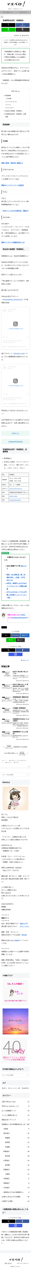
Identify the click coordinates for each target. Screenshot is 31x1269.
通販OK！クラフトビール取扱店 (12, 185)
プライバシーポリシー (23, 1263)
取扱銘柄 (8, 95)
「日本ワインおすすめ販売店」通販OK (15, 211)
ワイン (9, 104)
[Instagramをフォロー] (15, 654)
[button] (23, 30)
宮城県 (4, 627)
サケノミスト (24, 926)
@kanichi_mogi (19, 353)
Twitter (22, 615)
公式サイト (15, 433)
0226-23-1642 (13, 496)
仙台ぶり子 (24, 923)
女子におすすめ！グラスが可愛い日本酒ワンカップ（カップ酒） (17, 594)
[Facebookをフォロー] (23, 650)
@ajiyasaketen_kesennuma (12, 299)
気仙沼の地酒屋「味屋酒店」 (14, 111)
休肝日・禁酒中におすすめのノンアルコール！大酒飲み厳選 (17, 586)
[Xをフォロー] (8, 650)
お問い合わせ (8, 1263)
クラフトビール (12, 101)
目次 (13, 91)
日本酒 (9, 98)
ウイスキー (10, 107)
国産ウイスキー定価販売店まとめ (13, 242)
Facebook (19, 441)
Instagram (11, 441)
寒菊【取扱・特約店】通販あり (12, 163)
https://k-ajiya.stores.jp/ (15, 488)
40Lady (24, 935)
